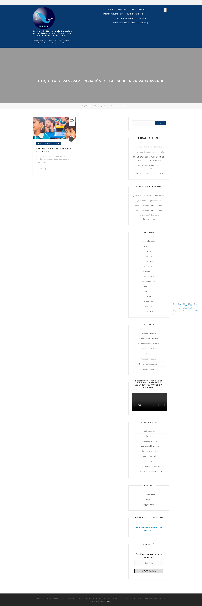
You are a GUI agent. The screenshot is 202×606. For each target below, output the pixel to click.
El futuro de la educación (48, 143)
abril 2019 (148, 306)
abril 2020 (148, 256)
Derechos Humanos (148, 349)
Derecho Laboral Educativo (148, 344)
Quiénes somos (107, 9)
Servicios (122, 9)
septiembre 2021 (148, 241)
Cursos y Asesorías (138, 9)
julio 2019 (148, 291)
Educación (148, 354)
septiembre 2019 (148, 281)
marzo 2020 (148, 261)
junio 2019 (149, 296)
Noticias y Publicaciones (112, 14)
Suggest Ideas (148, 504)
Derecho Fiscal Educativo (148, 339)
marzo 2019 (148, 311)
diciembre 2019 (148, 271)
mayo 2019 (148, 301)
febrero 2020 (148, 266)
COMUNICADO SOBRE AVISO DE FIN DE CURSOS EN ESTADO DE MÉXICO (148, 158)
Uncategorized (148, 369)
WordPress (107, 601)
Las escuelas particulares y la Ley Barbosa (148, 167)
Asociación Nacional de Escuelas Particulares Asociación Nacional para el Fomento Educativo (52, 33)
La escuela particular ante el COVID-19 (148, 173)
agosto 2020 (148, 246)
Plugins (148, 499)
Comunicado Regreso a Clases (150, 471)
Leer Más (40, 169)
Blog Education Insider (136, 14)
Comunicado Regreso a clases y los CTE (148, 152)
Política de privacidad (124, 18)
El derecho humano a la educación (149, 147)
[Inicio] (78, 106)
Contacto (142, 18)
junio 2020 (149, 251)
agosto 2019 (148, 286)
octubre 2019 (149, 276)
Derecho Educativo (148, 334)
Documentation (149, 494)
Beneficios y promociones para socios (129, 23)
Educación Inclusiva (148, 359)
